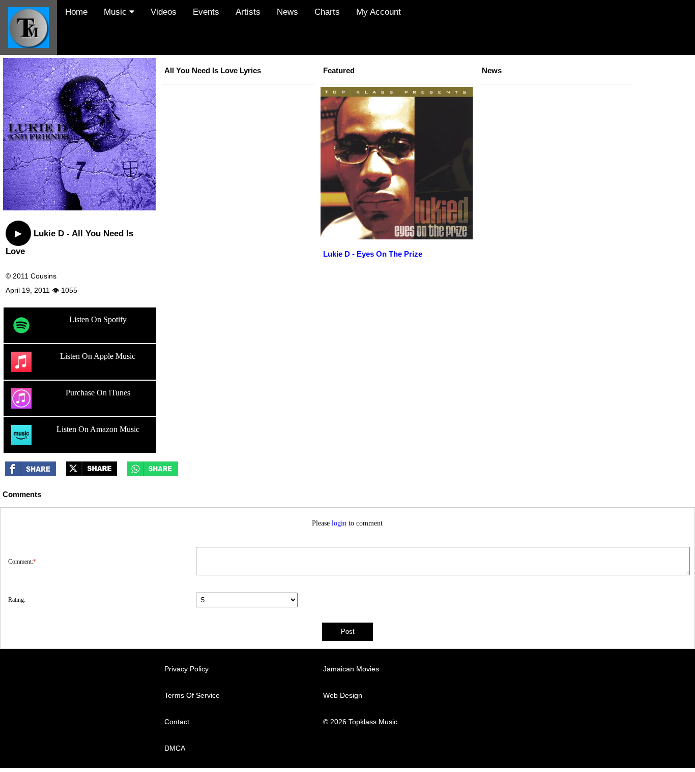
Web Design (342, 695)
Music (116, 12)
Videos (164, 12)
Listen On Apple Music (97, 356)
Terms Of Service (192, 695)
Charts (327, 12)
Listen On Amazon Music (97, 429)
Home (76, 12)
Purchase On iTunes (98, 392)
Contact (176, 722)
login (339, 523)
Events (206, 12)
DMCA (174, 748)
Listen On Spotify (98, 319)
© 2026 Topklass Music (360, 722)
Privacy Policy (186, 669)
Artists (248, 12)
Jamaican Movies (351, 669)
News (287, 12)
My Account (378, 12)
